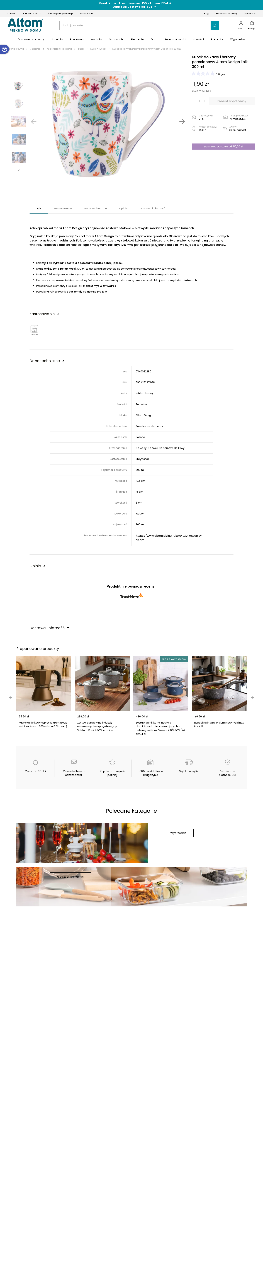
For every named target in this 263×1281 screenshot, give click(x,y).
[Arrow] (18, 170)
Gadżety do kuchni (70, 876)
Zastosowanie (63, 208)
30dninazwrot (237, 129)
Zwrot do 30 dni (35, 771)
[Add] (204, 101)
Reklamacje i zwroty (226, 13)
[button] (215, 25)
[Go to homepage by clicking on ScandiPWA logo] (25, 25)
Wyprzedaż (178, 833)
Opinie (123, 208)
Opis (39, 208)
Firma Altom (87, 13)
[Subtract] (194, 101)
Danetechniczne (95, 208)
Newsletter (250, 13)
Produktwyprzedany (232, 101)
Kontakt (12, 13)
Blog (206, 13)
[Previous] (33, 121)
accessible (4, 49)
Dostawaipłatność (152, 208)
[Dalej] (182, 121)
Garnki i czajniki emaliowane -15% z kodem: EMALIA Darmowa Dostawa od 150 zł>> (135, 5)
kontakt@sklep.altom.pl (60, 13)
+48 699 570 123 (32, 13)
